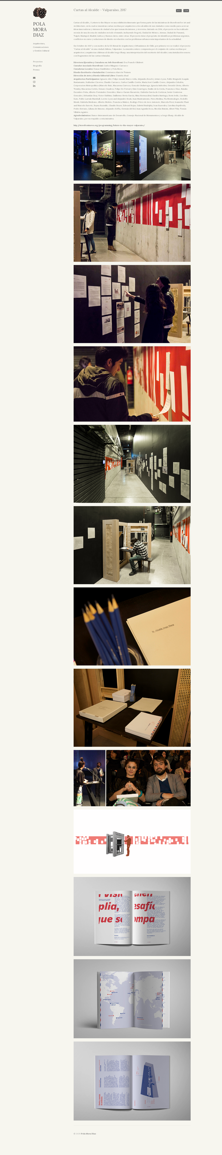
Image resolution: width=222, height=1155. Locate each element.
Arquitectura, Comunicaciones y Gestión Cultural (41, 47)
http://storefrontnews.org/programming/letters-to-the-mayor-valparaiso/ (109, 125)
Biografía (37, 65)
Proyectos (38, 61)
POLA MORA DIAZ (40, 29)
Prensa (36, 69)
